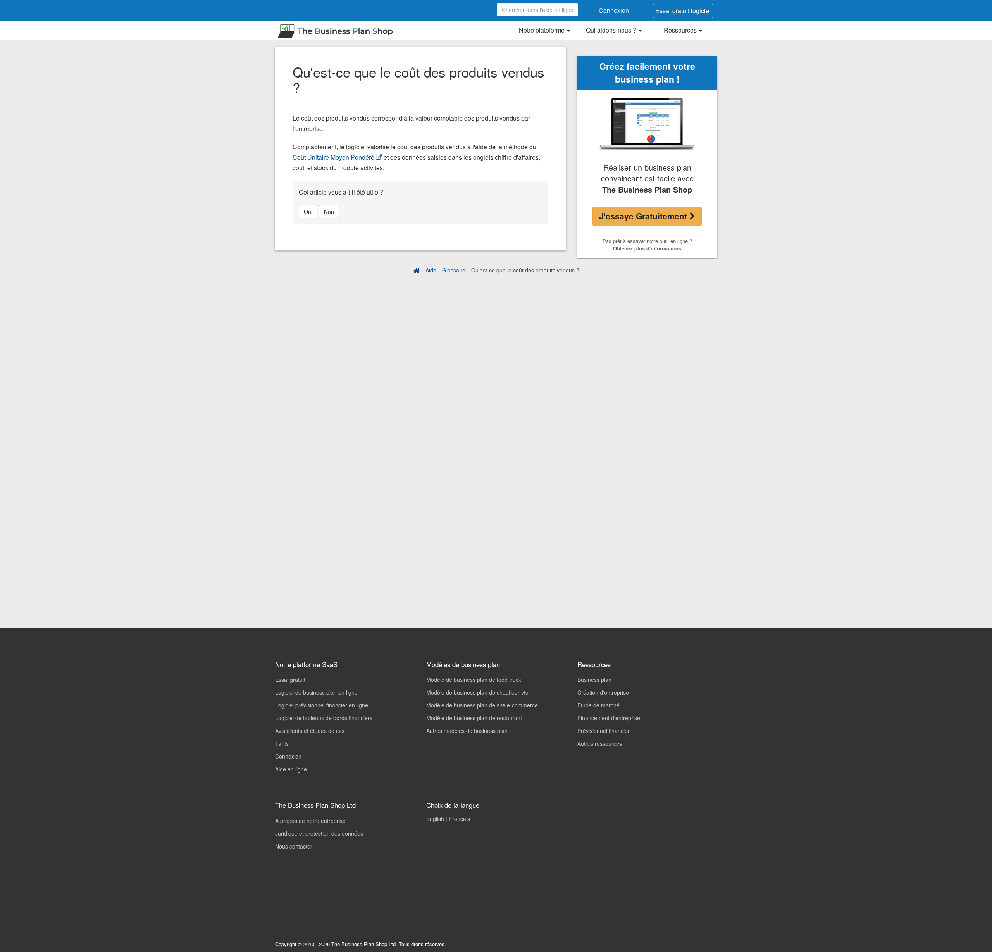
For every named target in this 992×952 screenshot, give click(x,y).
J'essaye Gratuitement (644, 216)
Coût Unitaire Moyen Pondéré (333, 157)
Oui (308, 212)
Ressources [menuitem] (681, 30)
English (435, 819)
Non (329, 212)
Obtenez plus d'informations (647, 248)
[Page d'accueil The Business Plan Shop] (416, 270)
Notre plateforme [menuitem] (542, 30)
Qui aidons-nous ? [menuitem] (612, 30)
